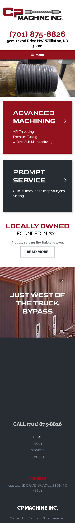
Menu (40, 55)
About (37, 443)
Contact (37, 457)
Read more (37, 252)
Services (37, 450)
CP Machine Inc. (37, 508)
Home (37, 437)
